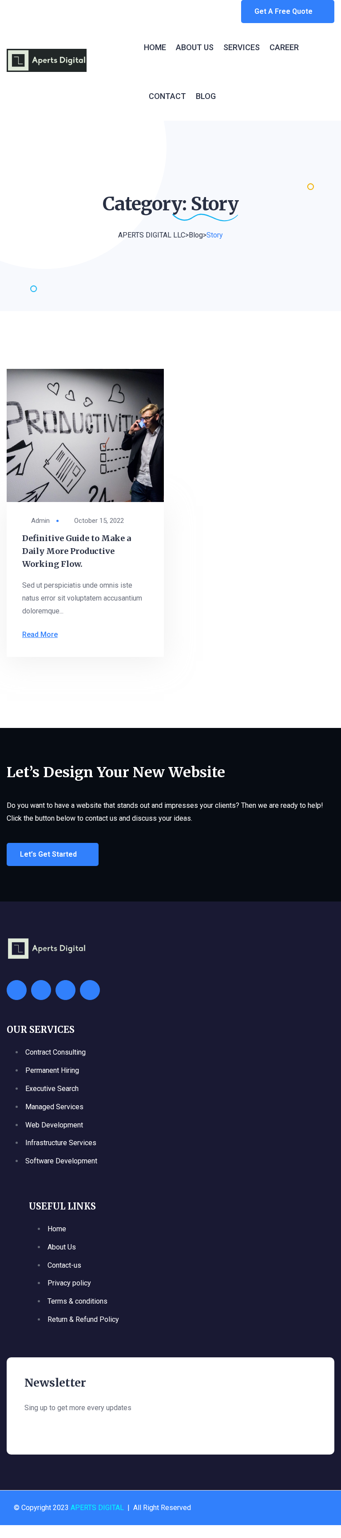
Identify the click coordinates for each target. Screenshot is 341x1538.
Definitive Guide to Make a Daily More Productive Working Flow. (76, 551)
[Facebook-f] (41, 990)
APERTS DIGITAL (97, 1507)
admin (40, 521)
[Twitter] (65, 990)
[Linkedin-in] (90, 990)
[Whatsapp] (17, 990)
